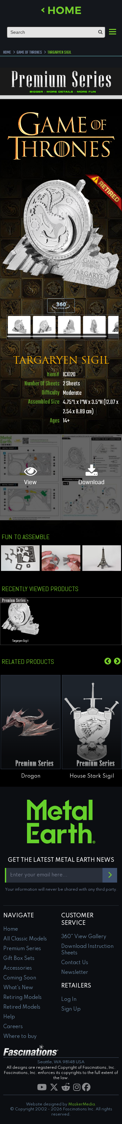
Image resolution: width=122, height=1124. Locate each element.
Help (9, 1017)
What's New (18, 987)
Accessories (17, 968)
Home (10, 929)
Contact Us (74, 962)
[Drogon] (31, 722)
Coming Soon (19, 978)
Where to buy (20, 1036)
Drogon (30, 776)
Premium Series (22, 948)
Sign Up (71, 1009)
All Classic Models (25, 939)
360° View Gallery (83, 936)
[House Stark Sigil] (92, 722)
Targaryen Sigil (20, 641)
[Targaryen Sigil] (19, 327)
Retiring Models (22, 997)
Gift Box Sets (18, 958)
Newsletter (74, 972)
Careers (13, 1026)
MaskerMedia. (82, 1104)
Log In (68, 999)
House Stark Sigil (92, 776)
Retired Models (21, 1007)
